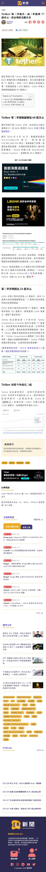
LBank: (6, 590)
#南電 (40, 701)
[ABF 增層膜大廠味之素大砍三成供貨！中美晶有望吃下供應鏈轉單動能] (38, 663)
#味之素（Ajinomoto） (11, 705)
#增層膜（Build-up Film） (12, 716)
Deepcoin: (8, 537)
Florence (10, 21)
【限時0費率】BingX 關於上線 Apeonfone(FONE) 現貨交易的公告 (23, 564)
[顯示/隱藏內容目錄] (29, 96)
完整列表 (37, 519)
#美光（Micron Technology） (13, 732)
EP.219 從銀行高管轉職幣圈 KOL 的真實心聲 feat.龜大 (23, 792)
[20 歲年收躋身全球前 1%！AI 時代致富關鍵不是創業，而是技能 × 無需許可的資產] (38, 688)
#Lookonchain (9, 697)
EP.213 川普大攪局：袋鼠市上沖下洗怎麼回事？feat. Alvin (23, 808)
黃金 (27, 463)
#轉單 (34, 716)
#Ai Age (23, 736)
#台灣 (6, 728)
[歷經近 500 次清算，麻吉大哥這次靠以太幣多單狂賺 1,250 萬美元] (38, 637)
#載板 (6, 713)
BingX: (6, 563)
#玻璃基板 (15, 709)
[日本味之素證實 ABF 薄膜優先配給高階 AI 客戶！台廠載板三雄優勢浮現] (38, 649)
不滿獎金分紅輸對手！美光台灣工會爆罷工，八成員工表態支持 (17, 673)
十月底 (31, 273)
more (38, 613)
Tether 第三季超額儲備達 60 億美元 (18, 99)
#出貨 (39, 713)
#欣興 (6, 709)
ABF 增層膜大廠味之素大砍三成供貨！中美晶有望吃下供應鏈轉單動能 (17, 660)
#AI (13, 701)
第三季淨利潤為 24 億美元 (15, 102)
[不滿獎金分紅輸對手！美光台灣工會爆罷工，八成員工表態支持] (38, 675)
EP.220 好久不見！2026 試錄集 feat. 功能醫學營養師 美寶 (23, 783)
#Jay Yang (33, 736)
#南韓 (33, 724)
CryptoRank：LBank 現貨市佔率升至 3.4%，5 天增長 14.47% (23, 604)
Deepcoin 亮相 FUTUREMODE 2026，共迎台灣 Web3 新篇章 (23, 538)
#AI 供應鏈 (21, 701)
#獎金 (21, 728)
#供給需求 (30, 713)
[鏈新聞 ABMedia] (23, 3)
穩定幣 (12, 463)
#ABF (6, 701)
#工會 (14, 728)
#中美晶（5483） (17, 713)
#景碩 (33, 705)
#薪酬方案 (38, 732)
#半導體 (31, 701)
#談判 (15, 736)
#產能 (27, 716)
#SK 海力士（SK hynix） (12, 720)
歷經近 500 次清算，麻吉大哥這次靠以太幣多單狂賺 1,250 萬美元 (17, 634)
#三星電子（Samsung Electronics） (16, 724)
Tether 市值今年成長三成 (14, 105)
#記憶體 (6, 736)
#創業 (6, 739)
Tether (5, 463)
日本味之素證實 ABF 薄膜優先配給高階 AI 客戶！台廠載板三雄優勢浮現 (17, 647)
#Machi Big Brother (24, 697)
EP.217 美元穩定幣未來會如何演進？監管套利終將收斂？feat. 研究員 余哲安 (23, 800)
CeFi (3, 10)
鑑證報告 (20, 463)
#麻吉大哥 (37, 697)
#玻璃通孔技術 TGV (28, 709)
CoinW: (6, 550)
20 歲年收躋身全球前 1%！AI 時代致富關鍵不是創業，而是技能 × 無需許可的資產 (17, 685)
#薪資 (29, 732)
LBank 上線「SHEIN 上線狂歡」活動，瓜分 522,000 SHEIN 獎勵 (23, 591)
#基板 (25, 705)
